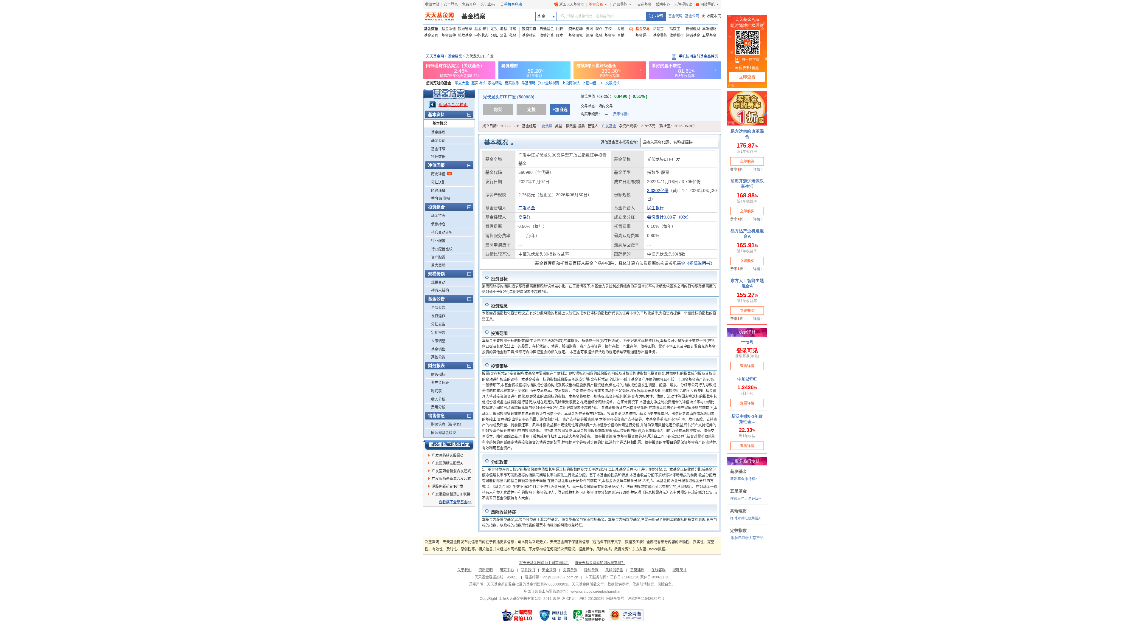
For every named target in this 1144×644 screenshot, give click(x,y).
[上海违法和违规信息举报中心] (589, 615)
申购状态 (481, 35)
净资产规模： (658, 126)
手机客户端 (513, 4)
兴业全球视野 (548, 83)
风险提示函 (614, 570)
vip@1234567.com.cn (560, 577)
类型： (570, 126)
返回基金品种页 (453, 104)
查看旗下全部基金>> (455, 502)
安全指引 (549, 570)
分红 (494, 35)
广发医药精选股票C (447, 455)
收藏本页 (711, 16)
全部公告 (438, 308)
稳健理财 (693, 29)
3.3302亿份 (658, 190)
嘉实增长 (478, 83)
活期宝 (658, 29)
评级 (512, 29)
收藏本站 (432, 4)
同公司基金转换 (443, 433)
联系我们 (528, 570)
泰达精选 (495, 83)
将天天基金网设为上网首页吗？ (544, 563)
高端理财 (709, 29)
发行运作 (438, 316)
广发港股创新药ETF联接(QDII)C (451, 495)
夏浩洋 (547, 126)
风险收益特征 (503, 512)
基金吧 (609, 35)
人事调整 (438, 341)
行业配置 (438, 241)
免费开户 (469, 4)
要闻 (589, 29)
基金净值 (449, 29)
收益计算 (547, 35)
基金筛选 (529, 35)
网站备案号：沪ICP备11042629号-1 (635, 599)
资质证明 (485, 570)
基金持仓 (438, 216)
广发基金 (609, 126)
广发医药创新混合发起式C (451, 480)
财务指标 (438, 374)
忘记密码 (488, 4)
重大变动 (438, 265)
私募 (512, 35)
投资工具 (529, 29)
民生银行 (655, 207)
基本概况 (440, 123)
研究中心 (507, 570)
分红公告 (438, 324)
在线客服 (658, 570)
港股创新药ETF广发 (447, 486)
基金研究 (575, 35)
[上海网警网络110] (517, 615)
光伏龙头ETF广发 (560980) (508, 97)
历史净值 (438, 174)
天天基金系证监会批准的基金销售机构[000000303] (527, 584)
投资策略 (499, 366)
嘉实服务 (512, 83)
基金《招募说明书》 (695, 263)
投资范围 (499, 333)
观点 (598, 29)
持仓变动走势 (442, 232)
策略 (589, 35)
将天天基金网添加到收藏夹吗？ (600, 563)
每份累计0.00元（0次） (669, 217)
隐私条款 (591, 570)
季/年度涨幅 (440, 198)
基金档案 (473, 16)
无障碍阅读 (683, 4)
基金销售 (438, 349)
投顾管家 (465, 29)
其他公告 (438, 357)
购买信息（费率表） (447, 424)
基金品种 (449, 35)
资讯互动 (575, 29)
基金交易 (596, 4)
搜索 (656, 16)
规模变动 (438, 283)
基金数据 (431, 29)
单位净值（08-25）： (614, 97)
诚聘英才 (679, 570)
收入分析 (438, 399)
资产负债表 (440, 383)
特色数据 (438, 157)
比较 (559, 29)
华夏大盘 (462, 83)
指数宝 (674, 29)
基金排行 (481, 29)
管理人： (601, 126)
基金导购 (660, 35)
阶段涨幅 (438, 191)
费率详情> (621, 114)
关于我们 (464, 570)
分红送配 (438, 182)
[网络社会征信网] (553, 615)
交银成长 (612, 83)
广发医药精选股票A (447, 463)
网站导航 (707, 4)
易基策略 (528, 83)
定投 (494, 29)
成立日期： (500, 126)
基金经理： (537, 126)
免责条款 (570, 570)
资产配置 (438, 258)
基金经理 (438, 132)
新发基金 (465, 35)
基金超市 (642, 35)
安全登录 (451, 4)
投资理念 (499, 306)
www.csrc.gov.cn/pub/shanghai (595, 591)
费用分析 (438, 407)
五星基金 (709, 35)
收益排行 (676, 35)
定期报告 (438, 333)
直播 (620, 35)
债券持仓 (438, 224)
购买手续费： (605, 114)
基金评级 (438, 149)
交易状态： (597, 106)
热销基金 (693, 35)
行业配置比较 (442, 249)
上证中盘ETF (592, 83)
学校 (608, 29)
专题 (620, 29)
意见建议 (637, 570)
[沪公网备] (626, 615)
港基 (503, 29)
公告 (503, 35)
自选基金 (644, 4)
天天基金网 (435, 56)
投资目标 (499, 278)
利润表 (436, 391)
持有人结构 (440, 290)
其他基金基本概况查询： (620, 142)
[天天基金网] (440, 16)
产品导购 (620, 4)
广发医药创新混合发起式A (451, 472)
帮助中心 (663, 4)
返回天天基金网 (571, 4)
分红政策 (499, 462)
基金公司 (692, 16)
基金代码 (675, 16)
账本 (559, 35)
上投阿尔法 (571, 83)
